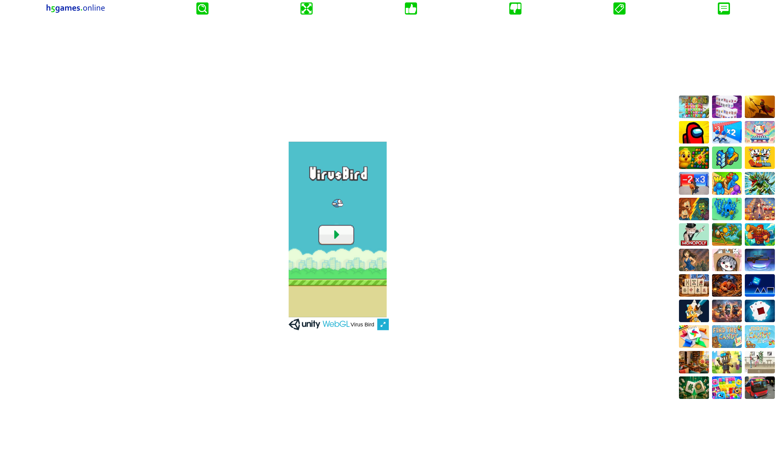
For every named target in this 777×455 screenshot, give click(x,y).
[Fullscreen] (306, 8)
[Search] (202, 8)
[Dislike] (515, 8)
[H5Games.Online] (76, 8)
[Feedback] (724, 8)
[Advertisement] (727, 55)
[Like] (411, 8)
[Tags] (619, 8)
